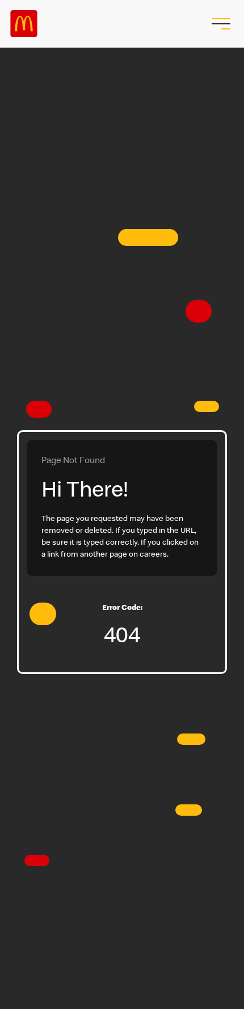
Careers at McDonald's (24, 24)
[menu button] (220, 23)
